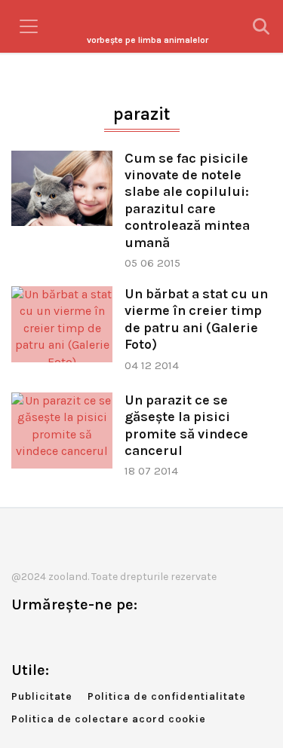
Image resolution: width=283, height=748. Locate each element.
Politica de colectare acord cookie (108, 719)
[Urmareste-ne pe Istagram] (72, 636)
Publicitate (41, 696)
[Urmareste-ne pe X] (47, 636)
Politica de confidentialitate (167, 696)
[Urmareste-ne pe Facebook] (22, 636)
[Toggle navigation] (28, 26)
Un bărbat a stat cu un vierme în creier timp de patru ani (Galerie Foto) (196, 319)
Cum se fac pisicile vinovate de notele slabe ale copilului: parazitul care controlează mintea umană (187, 200)
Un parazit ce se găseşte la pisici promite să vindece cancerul (186, 425)
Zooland (147, 40)
